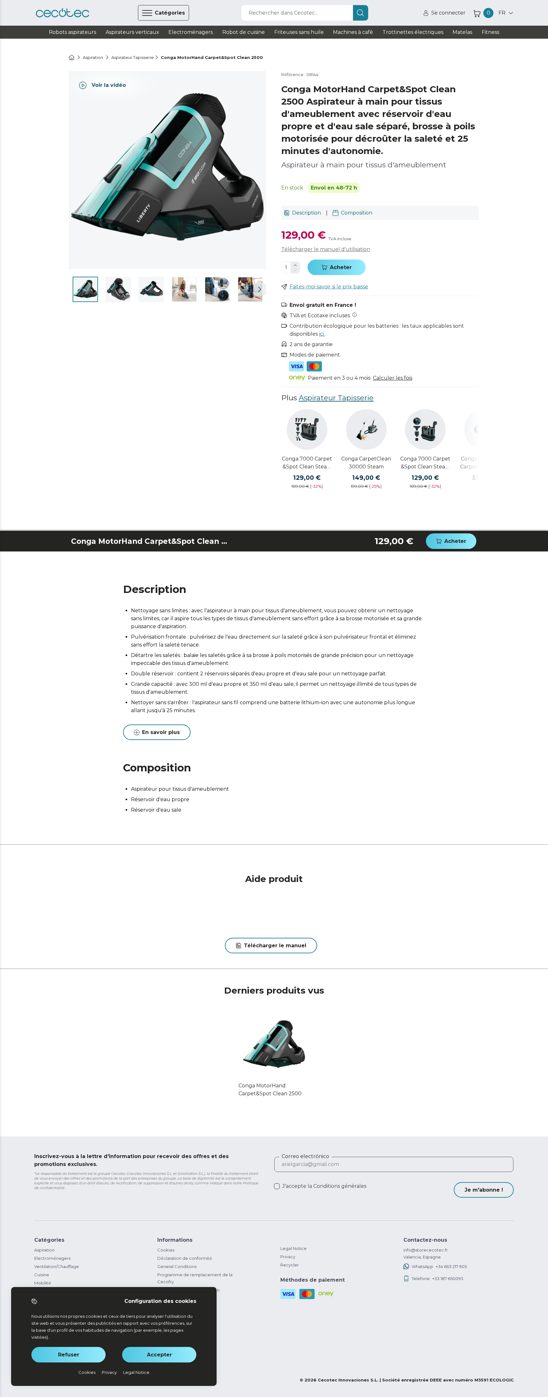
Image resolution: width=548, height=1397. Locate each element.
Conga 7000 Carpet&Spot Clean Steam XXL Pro (307, 463)
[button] (259, 289)
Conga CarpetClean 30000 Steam (366, 463)
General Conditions (177, 1266)
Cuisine (41, 1274)
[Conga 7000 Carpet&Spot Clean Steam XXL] (425, 429)
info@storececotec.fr (425, 1249)
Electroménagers (52, 1258)
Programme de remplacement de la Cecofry (194, 1278)
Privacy (287, 1256)
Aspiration (44, 1249)
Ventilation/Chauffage (56, 1266)
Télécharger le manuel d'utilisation (325, 249)
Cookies (165, 1249)
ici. (322, 334)
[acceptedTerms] (277, 1186)
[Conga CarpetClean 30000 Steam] (366, 429)
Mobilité (42, 1282)
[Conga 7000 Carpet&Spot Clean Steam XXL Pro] (307, 429)
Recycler (289, 1264)
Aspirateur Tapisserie (336, 397)
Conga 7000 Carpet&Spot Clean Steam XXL (425, 463)
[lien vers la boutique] (62, 13)
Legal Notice (293, 1248)
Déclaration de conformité (184, 1258)
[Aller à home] (72, 57)
